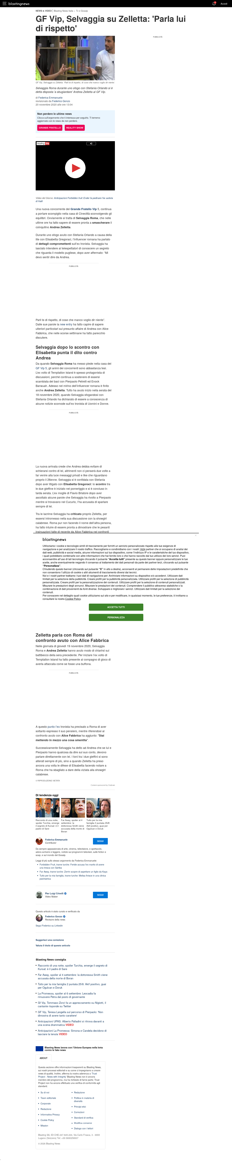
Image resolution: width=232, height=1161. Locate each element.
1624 (142, 549)
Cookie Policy (73, 599)
